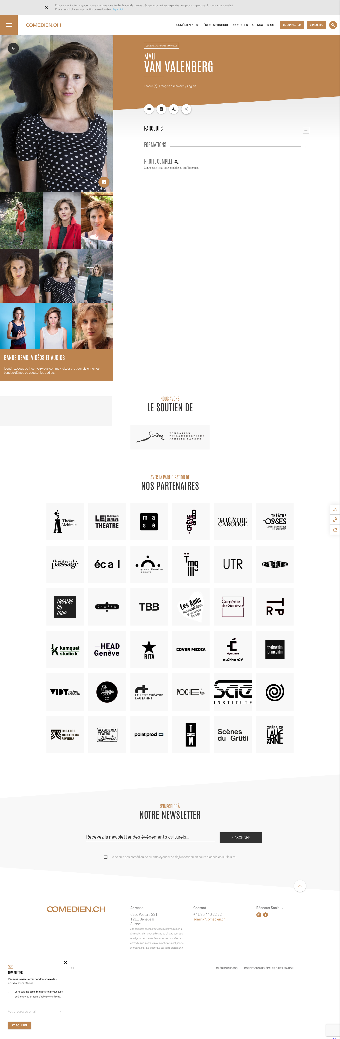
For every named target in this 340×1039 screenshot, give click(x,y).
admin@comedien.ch (209, 919)
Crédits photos (226, 968)
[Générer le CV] (161, 109)
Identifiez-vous (14, 368)
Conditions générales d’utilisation (269, 968)
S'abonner (240, 838)
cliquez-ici (117, 9)
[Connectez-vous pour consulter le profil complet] (174, 109)
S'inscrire (316, 24)
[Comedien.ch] (43, 25)
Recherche (333, 25)
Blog (270, 25)
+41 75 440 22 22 (207, 915)
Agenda (257, 25)
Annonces (240, 25)
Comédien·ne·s (187, 25)
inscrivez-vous (39, 368)
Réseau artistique (215, 25)
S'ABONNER (19, 1025)
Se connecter (292, 24)
